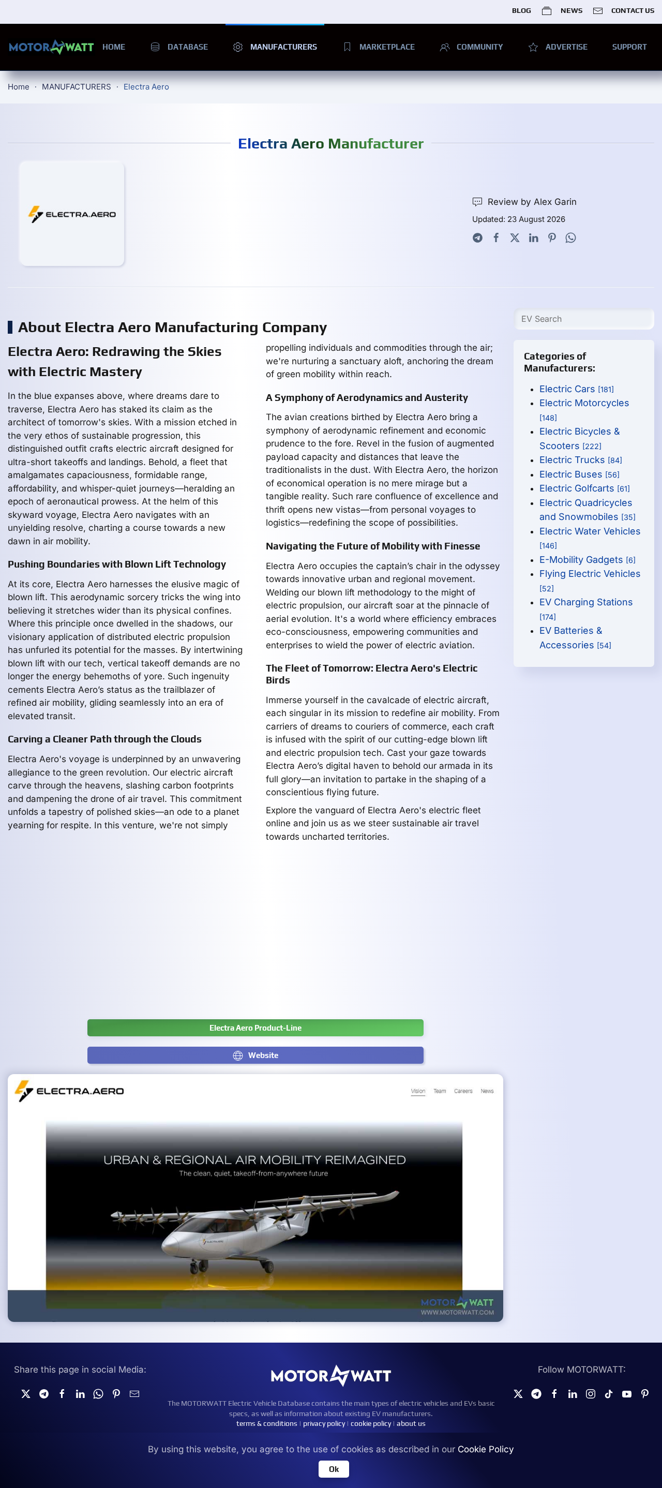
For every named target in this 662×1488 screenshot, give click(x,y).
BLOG (521, 10)
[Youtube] (627, 1393)
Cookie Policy (486, 1449)
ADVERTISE (567, 46)
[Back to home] (51, 47)
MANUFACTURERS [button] (283, 46)
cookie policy (371, 1423)
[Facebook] (496, 237)
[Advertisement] (255, 936)
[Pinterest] (552, 237)
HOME (113, 46)
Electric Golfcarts (584, 488)
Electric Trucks (580, 459)
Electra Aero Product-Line (255, 1027)
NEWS (571, 10)
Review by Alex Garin (532, 202)
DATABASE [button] (188, 46)
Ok (334, 1469)
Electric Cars (576, 388)
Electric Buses (579, 474)
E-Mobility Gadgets (587, 559)
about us (411, 1423)
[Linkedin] (80, 1393)
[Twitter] (514, 237)
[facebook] (62, 1393)
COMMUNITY (480, 46)
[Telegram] (477, 237)
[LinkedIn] (533, 237)
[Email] (134, 1393)
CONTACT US (632, 10)
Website (263, 1055)
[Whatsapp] (570, 237)
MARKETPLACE (387, 46)
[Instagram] (590, 1393)
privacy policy (324, 1423)
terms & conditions (266, 1423)
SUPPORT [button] (629, 46)
